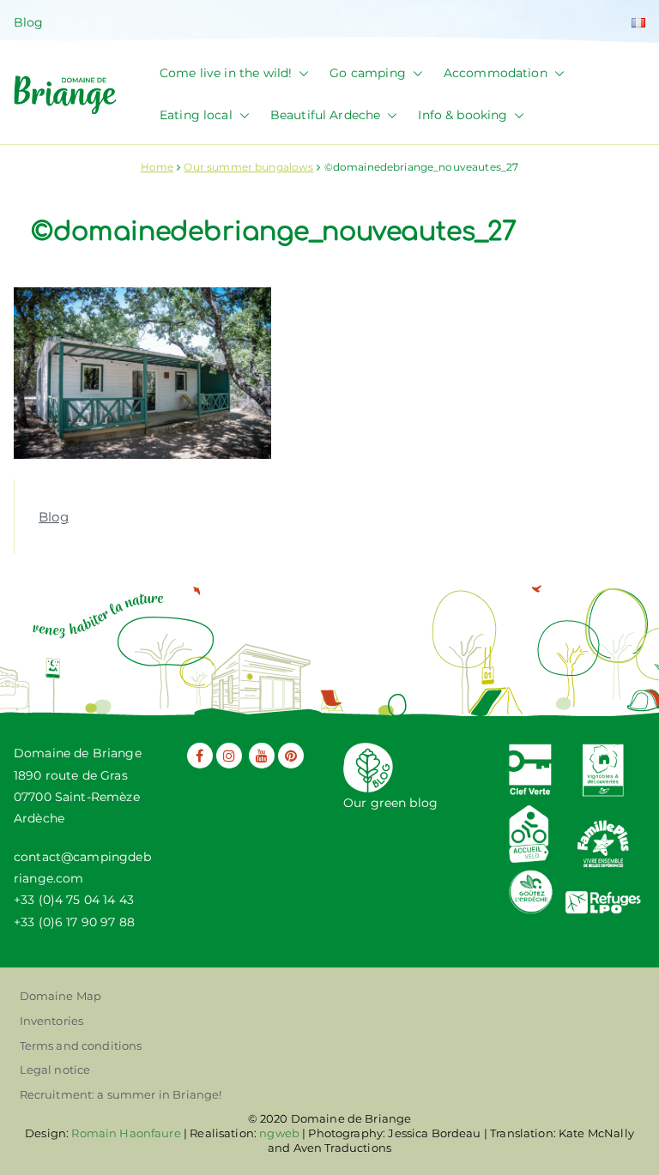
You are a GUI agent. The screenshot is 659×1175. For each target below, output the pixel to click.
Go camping (368, 73)
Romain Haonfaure (125, 1133)
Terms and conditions (81, 1045)
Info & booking (462, 115)
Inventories (52, 1020)
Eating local (196, 115)
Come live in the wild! (226, 73)
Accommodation (495, 73)
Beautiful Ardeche (325, 115)
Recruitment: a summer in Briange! (121, 1094)
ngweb (279, 1133)
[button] (300, 73)
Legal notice (55, 1069)
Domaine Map (61, 996)
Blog (29, 22)
